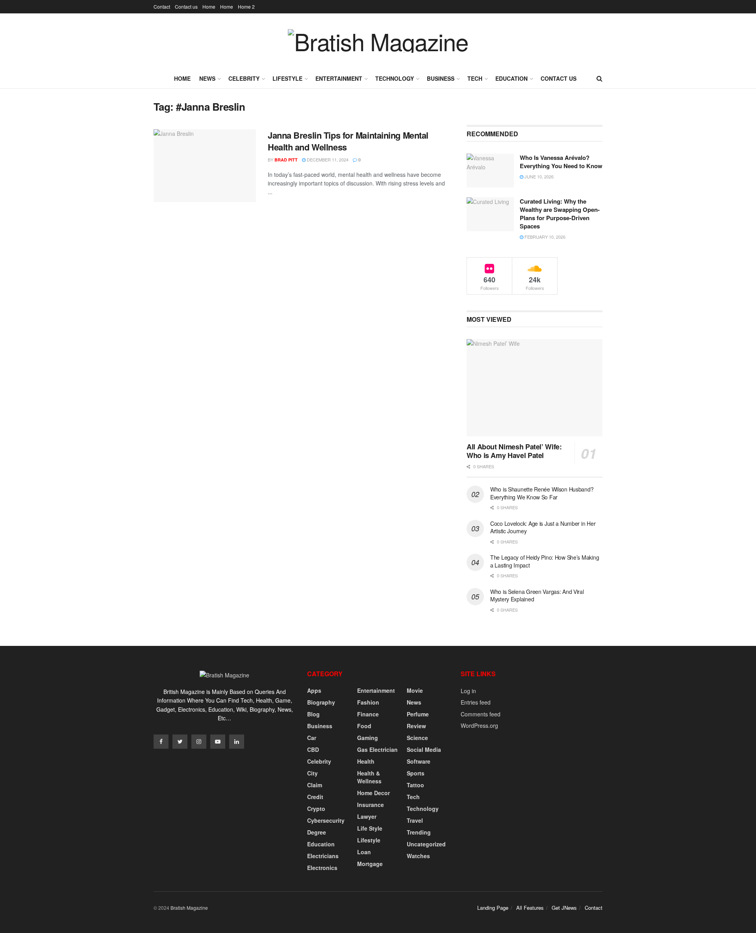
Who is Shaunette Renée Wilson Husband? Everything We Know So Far (541, 493)
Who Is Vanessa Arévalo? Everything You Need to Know (561, 161)
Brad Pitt (286, 160)
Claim (314, 785)
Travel (415, 820)
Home (208, 6)
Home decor (373, 793)
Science (417, 738)
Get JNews (564, 907)
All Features (530, 907)
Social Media (424, 749)
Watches (418, 856)
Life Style (369, 828)
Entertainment (338, 78)
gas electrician (377, 749)
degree (316, 832)
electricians (323, 856)
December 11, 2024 (327, 159)
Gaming (367, 738)
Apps (314, 690)
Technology (394, 78)
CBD (313, 749)
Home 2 (246, 6)
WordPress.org (479, 725)
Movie (415, 690)
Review (416, 726)
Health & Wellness (369, 777)
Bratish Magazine (189, 907)
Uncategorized (426, 844)
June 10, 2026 (538, 176)
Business (440, 78)
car (311, 738)
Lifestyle (287, 78)
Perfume (418, 714)
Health (365, 761)
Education (511, 78)
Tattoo (415, 785)
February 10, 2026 (544, 237)
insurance (370, 805)
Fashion (368, 702)
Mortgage (370, 864)
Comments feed (480, 714)
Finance (368, 714)
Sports (415, 773)
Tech (474, 78)
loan (364, 852)
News (207, 78)
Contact (162, 6)
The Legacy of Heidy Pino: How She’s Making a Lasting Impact (544, 561)
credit (315, 797)
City (312, 773)
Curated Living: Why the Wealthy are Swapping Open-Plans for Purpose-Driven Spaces (560, 213)
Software (418, 761)
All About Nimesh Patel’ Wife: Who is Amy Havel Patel (514, 451)
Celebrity (243, 78)
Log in (468, 691)
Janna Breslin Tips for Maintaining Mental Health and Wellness (348, 141)
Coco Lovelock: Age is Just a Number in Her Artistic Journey (542, 527)
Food (364, 726)
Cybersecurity (326, 820)
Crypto (316, 808)
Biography (321, 702)
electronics (322, 868)
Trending (419, 832)
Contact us (186, 6)
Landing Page (492, 907)
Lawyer (366, 816)
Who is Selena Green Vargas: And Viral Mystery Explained (537, 595)
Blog (313, 714)
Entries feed (476, 702)
